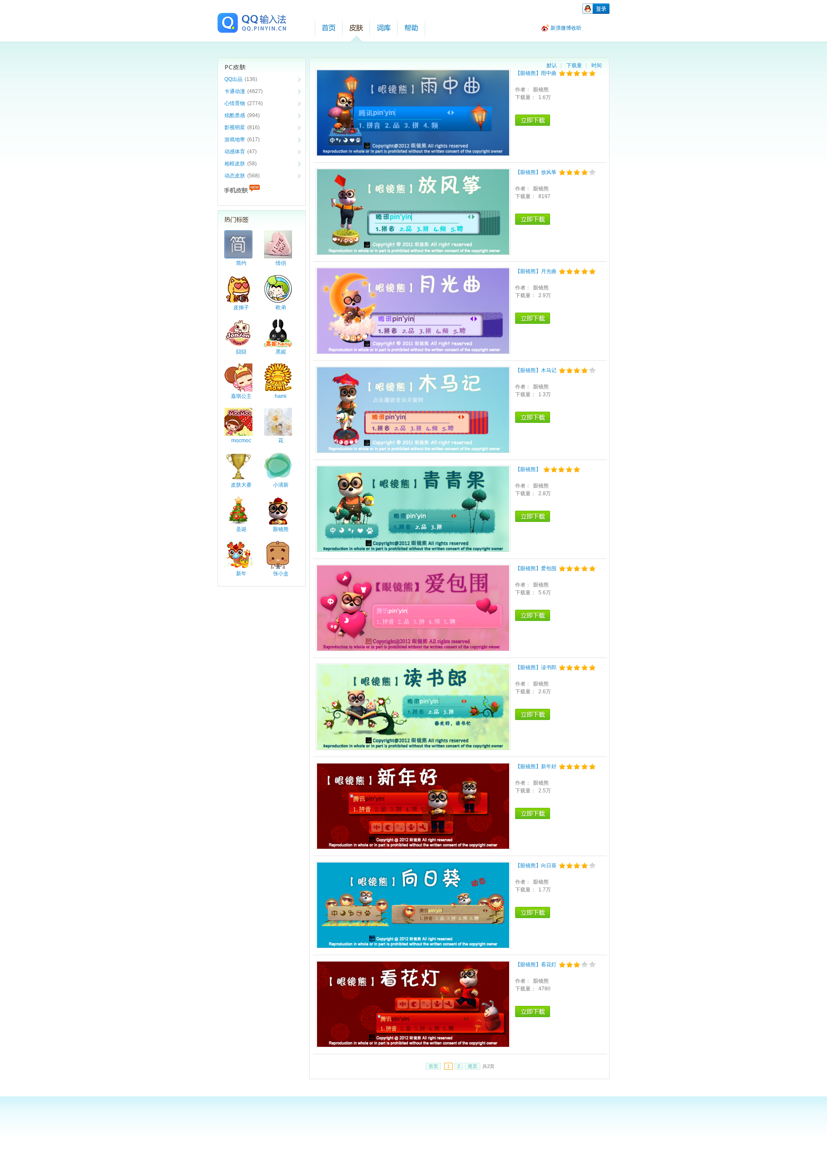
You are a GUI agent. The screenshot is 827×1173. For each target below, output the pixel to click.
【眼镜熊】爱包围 (536, 568)
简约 (241, 263)
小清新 (281, 485)
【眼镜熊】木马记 (536, 370)
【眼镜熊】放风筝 (536, 172)
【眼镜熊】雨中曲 (536, 73)
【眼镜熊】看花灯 (536, 965)
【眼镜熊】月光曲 (536, 271)
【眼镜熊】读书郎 (536, 667)
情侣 (281, 263)
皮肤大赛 (241, 485)
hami (280, 396)
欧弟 (281, 307)
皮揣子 (241, 307)
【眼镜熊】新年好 (536, 766)
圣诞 (241, 529)
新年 (241, 574)
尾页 (472, 1066)
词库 (384, 27)
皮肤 (356, 27)
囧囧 (241, 352)
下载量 (574, 65)
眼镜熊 (281, 529)
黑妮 (281, 352)
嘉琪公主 (241, 396)
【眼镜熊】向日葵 (536, 866)
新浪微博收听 (565, 28)
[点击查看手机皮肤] (261, 190)
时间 (596, 65)
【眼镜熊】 (528, 469)
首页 (329, 27)
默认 (552, 65)
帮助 (411, 27)
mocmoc (241, 441)
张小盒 (281, 574)
